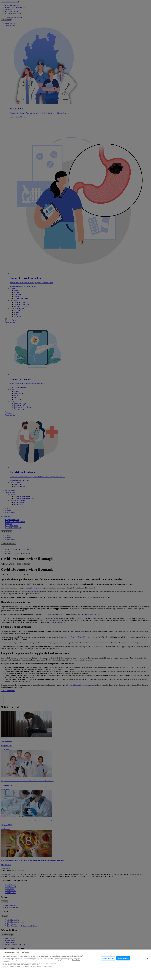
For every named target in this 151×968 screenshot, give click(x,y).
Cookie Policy (76, 960)
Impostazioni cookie (108, 958)
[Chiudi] (147, 958)
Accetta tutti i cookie (123, 958)
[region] (75, 959)
